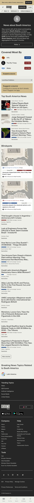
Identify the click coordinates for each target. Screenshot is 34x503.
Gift (2, 441)
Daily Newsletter (5, 460)
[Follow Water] (8, 11)
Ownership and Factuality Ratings (23, 434)
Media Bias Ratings (22, 431)
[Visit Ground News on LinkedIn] (17, 474)
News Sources (21, 440)
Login (30, 7)
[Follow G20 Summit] (18, 11)
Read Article (4, 224)
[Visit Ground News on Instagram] (12, 475)
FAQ (18, 426)
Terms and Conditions (21, 487)
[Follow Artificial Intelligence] (32, 11)
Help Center (20, 424)
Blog (2, 431)
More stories (6, 356)
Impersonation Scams (23, 445)
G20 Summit (14, 11)
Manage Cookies (20, 481)
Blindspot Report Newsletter (8, 463)
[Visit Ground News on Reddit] (22, 474)
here (18, 90)
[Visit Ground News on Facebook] (3, 474)
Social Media (5, 394)
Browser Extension (6, 458)
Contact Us (20, 429)
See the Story (15, 111)
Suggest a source (9, 73)
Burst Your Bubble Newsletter (9, 465)
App (2, 456)
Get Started (28, 2)
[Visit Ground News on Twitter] (8, 475)
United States (5, 397)
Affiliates (3, 448)
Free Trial (3, 443)
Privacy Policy (9, 481)
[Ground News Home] (9, 7)
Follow (16, 44)
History (3, 426)
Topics (18, 443)
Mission (3, 429)
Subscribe (22, 7)
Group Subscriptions (6, 436)
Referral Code (21, 438)
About (3, 424)
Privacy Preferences (7, 487)
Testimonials (4, 434)
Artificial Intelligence (25, 11)
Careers (3, 446)
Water (5, 11)
